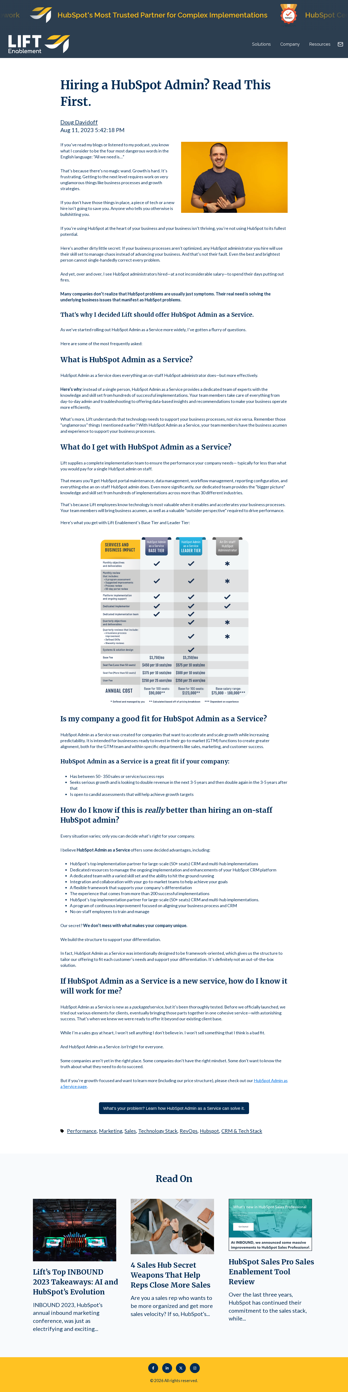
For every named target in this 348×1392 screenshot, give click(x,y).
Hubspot (209, 1131)
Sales (130, 1131)
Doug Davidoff (79, 122)
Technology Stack (157, 1131)
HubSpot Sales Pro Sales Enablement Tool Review (271, 1271)
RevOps (188, 1131)
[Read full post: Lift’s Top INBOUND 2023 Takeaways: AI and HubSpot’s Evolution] (74, 1259)
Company (290, 44)
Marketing (110, 1131)
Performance (82, 1131)
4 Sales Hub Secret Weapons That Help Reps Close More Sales (170, 1275)
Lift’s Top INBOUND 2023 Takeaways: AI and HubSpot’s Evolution (75, 1281)
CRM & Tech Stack (241, 1131)
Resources (319, 44)
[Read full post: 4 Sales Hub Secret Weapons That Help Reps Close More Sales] (172, 1252)
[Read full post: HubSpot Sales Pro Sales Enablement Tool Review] (270, 1248)
